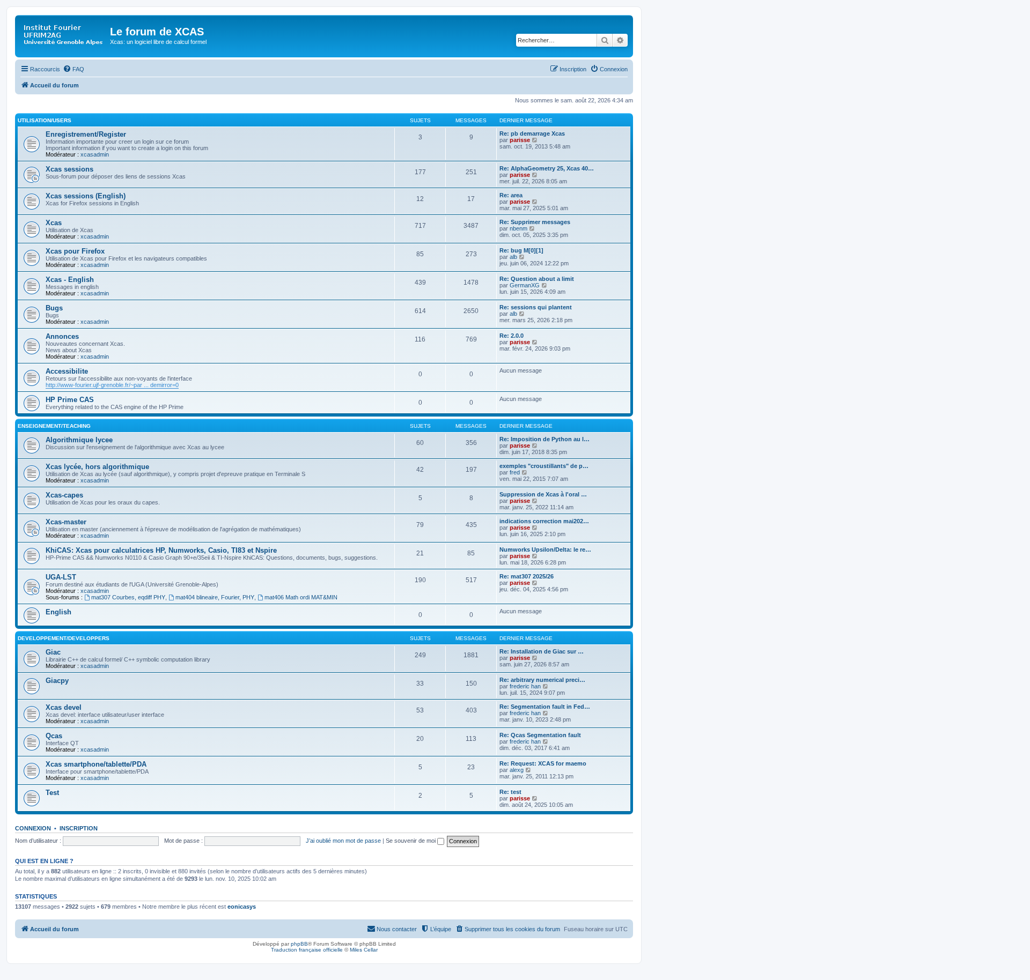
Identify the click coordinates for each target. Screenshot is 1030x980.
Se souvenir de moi (411, 840)
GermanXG (525, 285)
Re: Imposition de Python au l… (544, 439)
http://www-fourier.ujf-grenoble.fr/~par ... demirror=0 (112, 385)
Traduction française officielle (307, 950)
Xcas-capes (64, 495)
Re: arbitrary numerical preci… (542, 680)
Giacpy (57, 681)
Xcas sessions (69, 169)
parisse (520, 140)
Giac (53, 652)
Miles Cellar (364, 950)
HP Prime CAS (70, 400)
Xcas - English (70, 280)
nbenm (518, 228)
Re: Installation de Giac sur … (541, 651)
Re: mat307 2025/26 (526, 576)
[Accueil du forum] (64, 35)
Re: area (511, 195)
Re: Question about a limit (536, 279)
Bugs (54, 308)
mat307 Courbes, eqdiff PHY (128, 597)
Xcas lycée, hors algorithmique (97, 467)
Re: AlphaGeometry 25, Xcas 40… (546, 168)
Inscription (79, 828)
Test (52, 793)
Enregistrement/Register (86, 134)
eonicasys (241, 906)
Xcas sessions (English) (86, 196)
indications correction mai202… (544, 521)
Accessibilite (67, 371)
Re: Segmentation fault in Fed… (544, 706)
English (58, 612)
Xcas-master (66, 522)
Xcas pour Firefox (75, 251)
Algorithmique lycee (79, 440)
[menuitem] (73, 69)
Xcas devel (64, 707)
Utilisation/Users (44, 120)
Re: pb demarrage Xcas (532, 133)
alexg (517, 770)
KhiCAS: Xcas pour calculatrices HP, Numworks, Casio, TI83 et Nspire (161, 550)
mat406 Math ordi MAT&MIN (300, 597)
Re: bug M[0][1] (521, 250)
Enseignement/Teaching (54, 426)
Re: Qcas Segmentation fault (540, 735)
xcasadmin (94, 154)
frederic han (525, 686)
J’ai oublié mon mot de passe (343, 840)
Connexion (33, 828)
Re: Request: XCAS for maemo (542, 763)
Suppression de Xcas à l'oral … (543, 494)
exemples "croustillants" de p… (543, 466)
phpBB (299, 944)
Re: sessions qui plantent (535, 307)
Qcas (54, 736)
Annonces (62, 336)
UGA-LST (61, 577)
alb (513, 257)
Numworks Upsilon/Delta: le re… (545, 549)
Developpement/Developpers (63, 638)
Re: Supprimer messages (534, 222)
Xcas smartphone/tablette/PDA (96, 764)
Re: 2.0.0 (511, 335)
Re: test (510, 792)
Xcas (54, 223)
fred (515, 472)
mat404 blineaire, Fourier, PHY (214, 597)
